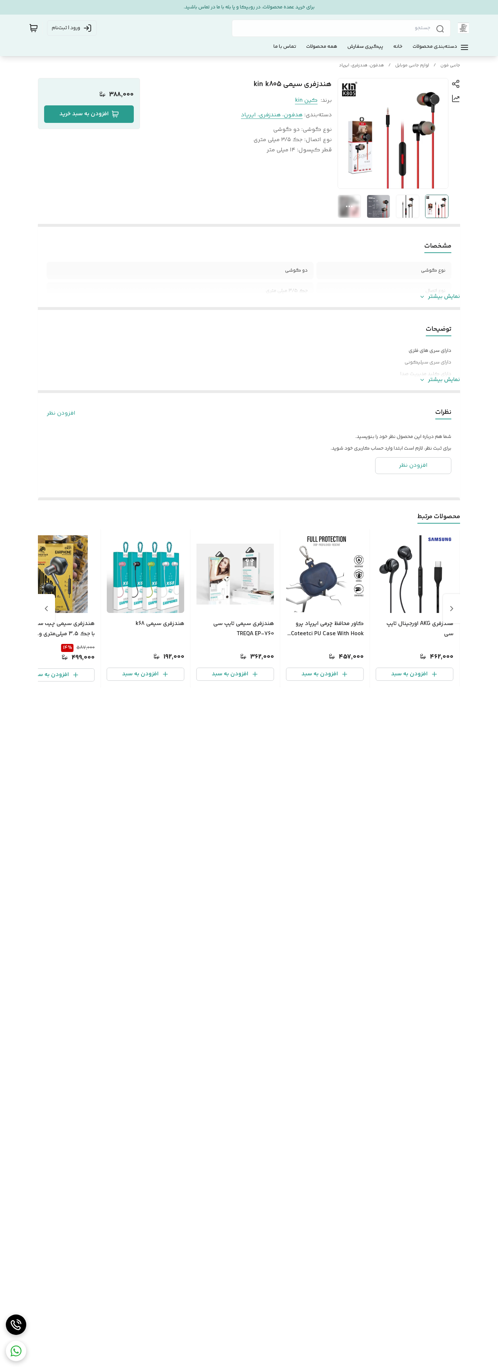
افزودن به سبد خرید (84, 114)
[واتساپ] (16, 1351)
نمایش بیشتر (444, 296)
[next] (46, 608)
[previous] (451, 608)
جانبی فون (450, 65)
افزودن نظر (61, 413)
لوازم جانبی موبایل (412, 65)
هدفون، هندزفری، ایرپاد (361, 65)
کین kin (306, 100)
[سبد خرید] (33, 28)
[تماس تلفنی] (16, 1324)
